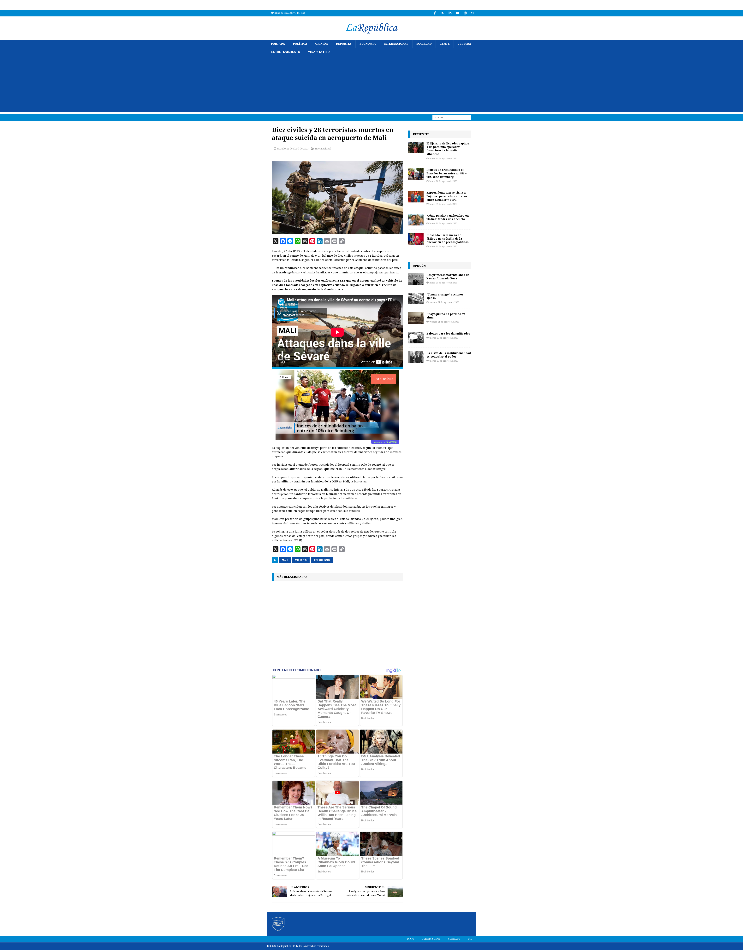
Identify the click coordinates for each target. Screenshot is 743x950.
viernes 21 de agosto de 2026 (444, 302)
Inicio (410, 939)
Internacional (396, 43)
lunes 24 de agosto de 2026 (443, 158)
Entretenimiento (285, 51)
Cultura (464, 43)
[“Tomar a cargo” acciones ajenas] (416, 298)
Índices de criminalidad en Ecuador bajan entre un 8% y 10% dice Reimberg (446, 173)
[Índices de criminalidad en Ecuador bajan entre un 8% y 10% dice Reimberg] (416, 174)
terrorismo (322, 560)
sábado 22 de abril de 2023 (293, 148)
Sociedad (424, 43)
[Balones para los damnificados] (416, 337)
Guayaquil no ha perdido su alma (445, 315)
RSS (470, 939)
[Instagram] (465, 13)
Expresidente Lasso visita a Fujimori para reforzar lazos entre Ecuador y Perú (446, 196)
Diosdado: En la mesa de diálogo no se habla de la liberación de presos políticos (447, 238)
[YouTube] (457, 13)
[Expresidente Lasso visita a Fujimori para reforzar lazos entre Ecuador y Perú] (416, 196)
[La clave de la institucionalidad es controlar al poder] (416, 357)
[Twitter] (442, 13)
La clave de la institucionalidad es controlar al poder (448, 354)
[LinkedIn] (450, 13)
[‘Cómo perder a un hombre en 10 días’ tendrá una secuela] (416, 219)
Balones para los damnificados (448, 333)
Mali (285, 560)
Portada (278, 43)
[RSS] (472, 13)
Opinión (321, 43)
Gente (445, 43)
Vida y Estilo (319, 51)
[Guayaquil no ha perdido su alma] (416, 318)
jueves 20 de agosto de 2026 (444, 338)
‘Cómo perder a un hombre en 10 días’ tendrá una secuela (447, 217)
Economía (368, 43)
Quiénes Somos (431, 939)
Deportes (344, 43)
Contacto (454, 939)
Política (300, 43)
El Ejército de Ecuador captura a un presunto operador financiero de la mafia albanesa (448, 149)
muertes (301, 560)
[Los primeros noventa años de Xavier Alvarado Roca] (416, 279)
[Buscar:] (451, 117)
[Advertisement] (371, 85)
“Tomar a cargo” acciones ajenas (444, 296)
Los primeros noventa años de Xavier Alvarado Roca (447, 276)
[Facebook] (434, 13)
